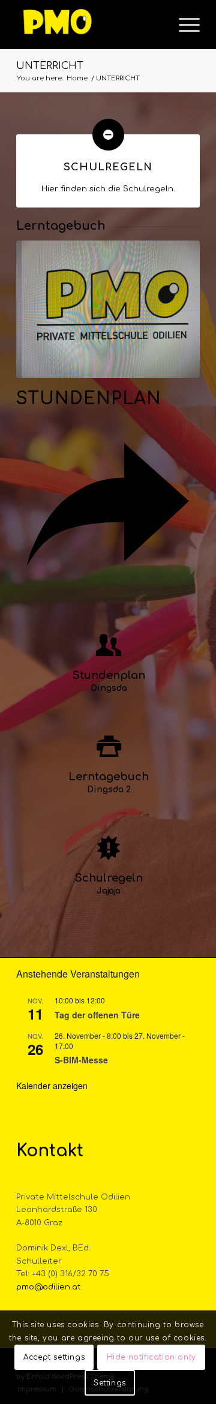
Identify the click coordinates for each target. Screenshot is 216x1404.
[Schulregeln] (108, 135)
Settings (110, 1383)
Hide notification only (151, 1357)
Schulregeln (108, 167)
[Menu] (183, 25)
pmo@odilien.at (48, 1287)
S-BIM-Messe (81, 1060)
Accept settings (54, 1357)
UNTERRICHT (49, 66)
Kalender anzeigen (52, 1086)
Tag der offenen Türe (97, 1015)
